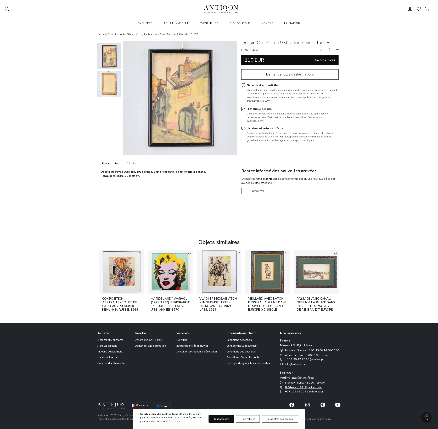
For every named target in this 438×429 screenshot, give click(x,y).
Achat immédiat (176, 23)
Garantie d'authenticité (262, 85)
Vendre (267, 23)
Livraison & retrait (108, 357)
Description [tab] (111, 163)
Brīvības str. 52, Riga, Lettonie (303, 387)
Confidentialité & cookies (242, 346)
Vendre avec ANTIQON (149, 340)
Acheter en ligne (107, 346)
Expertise (182, 340)
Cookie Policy (324, 419)
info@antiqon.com (295, 364)
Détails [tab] (131, 163)
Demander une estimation (150, 346)
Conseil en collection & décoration (196, 351)
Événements (209, 23)
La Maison (292, 23)
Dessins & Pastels (177, 34)
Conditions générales (239, 340)
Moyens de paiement (110, 351)
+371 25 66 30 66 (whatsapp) (304, 391)
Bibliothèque (240, 23)
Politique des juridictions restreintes (248, 363)
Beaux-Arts (135, 34)
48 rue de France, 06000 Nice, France (307, 355)
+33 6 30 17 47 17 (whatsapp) (304, 359)
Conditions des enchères (241, 351)
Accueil (101, 34)
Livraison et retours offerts (265, 128)
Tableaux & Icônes (154, 34)
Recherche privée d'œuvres (192, 346)
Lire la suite (175, 421)
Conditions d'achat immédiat (243, 357)
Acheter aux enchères (110, 340)
